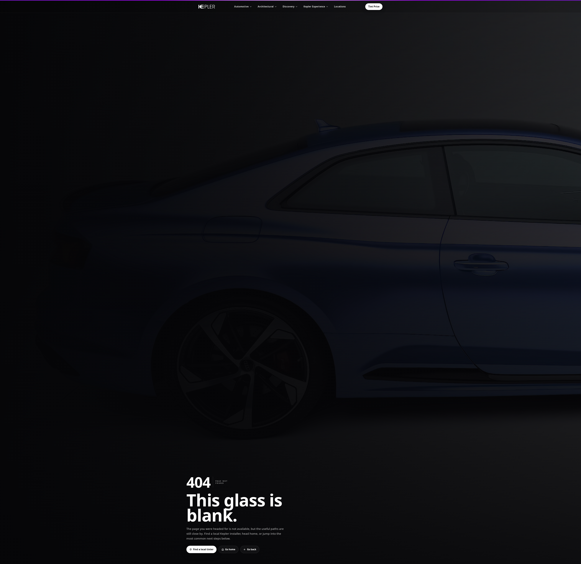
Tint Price (373, 6)
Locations (340, 6)
